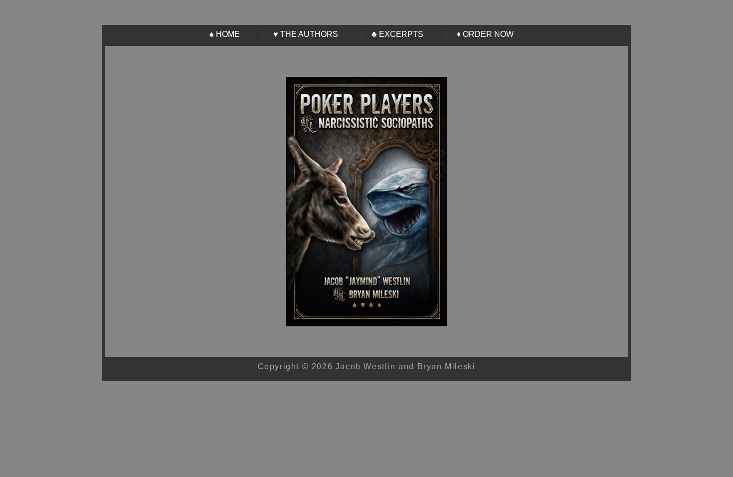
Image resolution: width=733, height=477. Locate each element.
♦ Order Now (485, 34)
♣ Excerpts (397, 34)
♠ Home (224, 34)
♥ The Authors (305, 34)
